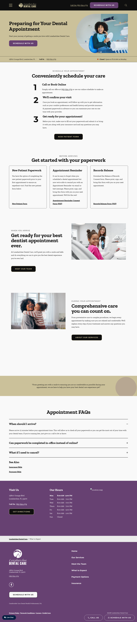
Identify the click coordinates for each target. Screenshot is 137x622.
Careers (38, 613)
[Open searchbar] (126, 5)
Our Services (77, 557)
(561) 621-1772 (51, 59)
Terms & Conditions (27, 613)
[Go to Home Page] (27, 5)
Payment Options (80, 577)
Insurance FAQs (15, 467)
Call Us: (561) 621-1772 (79, 5)
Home (74, 551)
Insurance (76, 583)
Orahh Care (46, 613)
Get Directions (21, 512)
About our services (86, 337)
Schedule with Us (104, 5)
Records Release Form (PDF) (104, 204)
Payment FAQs (15, 472)
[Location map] (109, 508)
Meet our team (23, 269)
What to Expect (79, 570)
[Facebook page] (11, 584)
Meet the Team (78, 564)
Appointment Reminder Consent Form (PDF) (66, 202)
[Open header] (11, 5)
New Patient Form (68, 137)
